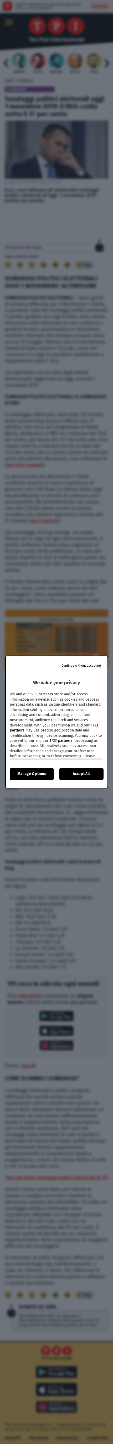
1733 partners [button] (41, 694)
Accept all (81, 774)
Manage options (31, 774)
